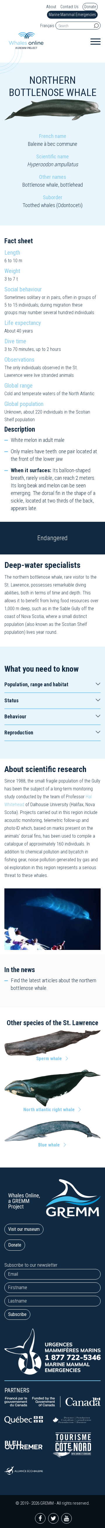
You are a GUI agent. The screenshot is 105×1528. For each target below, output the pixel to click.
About (51, 7)
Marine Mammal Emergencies (72, 14)
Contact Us (69, 7)
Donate (90, 6)
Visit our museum (24, 1229)
